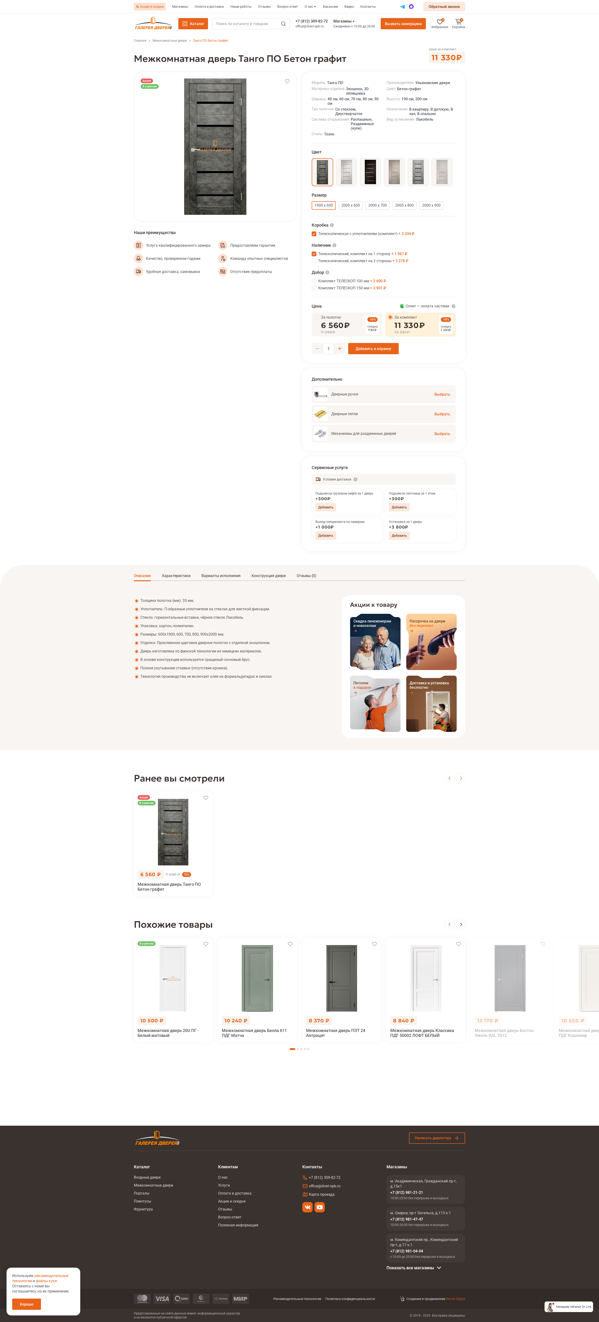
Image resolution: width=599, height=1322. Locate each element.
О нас (309, 6)
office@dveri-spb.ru (310, 26)
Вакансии (330, 6)
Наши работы (241, 6)
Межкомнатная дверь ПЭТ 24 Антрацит (335, 1033)
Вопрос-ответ (287, 6)
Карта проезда (322, 1194)
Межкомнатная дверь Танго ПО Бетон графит (169, 887)
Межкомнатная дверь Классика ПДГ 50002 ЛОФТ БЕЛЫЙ (422, 1033)
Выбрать (442, 394)
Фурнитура (143, 1209)
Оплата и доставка (209, 6)
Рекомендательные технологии (297, 1299)
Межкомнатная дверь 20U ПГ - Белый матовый (168, 1033)
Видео (349, 6)
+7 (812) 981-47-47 (406, 1219)
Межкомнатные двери (153, 1185)
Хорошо (26, 1304)
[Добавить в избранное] (287, 81)
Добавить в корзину (373, 348)
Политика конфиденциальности (350, 1299)
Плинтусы (142, 1201)
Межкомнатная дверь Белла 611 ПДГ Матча (254, 1033)
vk (307, 1207)
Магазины (180, 6)
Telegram (402, 6)
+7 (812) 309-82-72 (312, 21)
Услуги (224, 1185)
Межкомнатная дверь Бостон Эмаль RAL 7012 (504, 1033)
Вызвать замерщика (403, 24)
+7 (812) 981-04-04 (406, 1251)
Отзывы (264, 6)
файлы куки (46, 1281)
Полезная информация (238, 1225)
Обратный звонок (444, 6)
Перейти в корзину (458, 24)
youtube (319, 1207)
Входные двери (147, 1177)
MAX (411, 6)
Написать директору (433, 1138)
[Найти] (251, 23)
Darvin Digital (455, 1299)
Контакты (368, 6)
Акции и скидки (152, 6)
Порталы (141, 1193)
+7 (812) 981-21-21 (406, 1192)
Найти (283, 23)
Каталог (197, 24)
